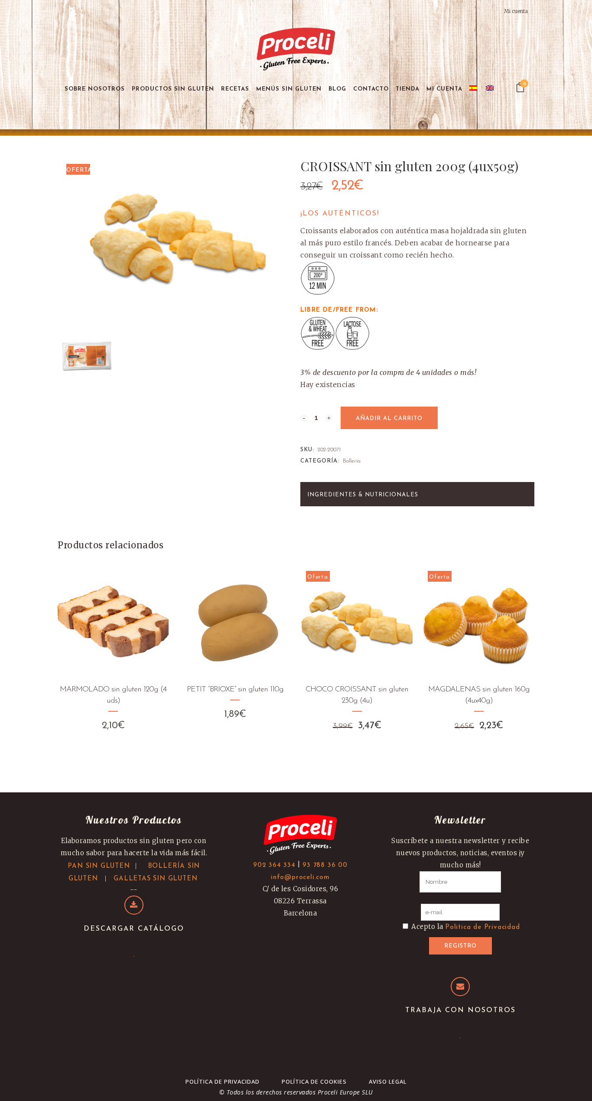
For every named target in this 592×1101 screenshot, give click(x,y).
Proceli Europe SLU (345, 1092)
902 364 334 (274, 865)
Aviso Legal (388, 1081)
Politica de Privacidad (482, 927)
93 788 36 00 (325, 865)
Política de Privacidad (222, 1081)
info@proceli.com (300, 877)
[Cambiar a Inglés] (490, 89)
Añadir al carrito (389, 418)
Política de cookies (314, 1081)
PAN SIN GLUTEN (99, 866)
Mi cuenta (516, 11)
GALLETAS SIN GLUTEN (155, 879)
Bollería (352, 461)
